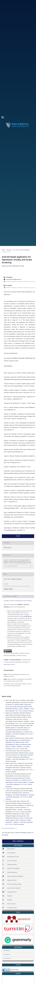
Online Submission (12, 872)
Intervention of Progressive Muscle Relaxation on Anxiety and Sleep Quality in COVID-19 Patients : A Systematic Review (19, 806)
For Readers (6, 951)
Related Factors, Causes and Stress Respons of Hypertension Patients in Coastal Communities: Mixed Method (20, 755)
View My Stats (14, 970)
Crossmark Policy (12, 908)
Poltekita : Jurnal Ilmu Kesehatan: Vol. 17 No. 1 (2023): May (17, 747)
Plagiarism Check (12, 880)
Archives (9, 250)
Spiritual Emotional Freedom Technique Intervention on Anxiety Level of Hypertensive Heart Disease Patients (18, 780)
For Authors (6, 955)
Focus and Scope (12, 861)
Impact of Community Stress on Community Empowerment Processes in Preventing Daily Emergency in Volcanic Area (19, 730)
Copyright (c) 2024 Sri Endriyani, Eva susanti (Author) (18, 601)
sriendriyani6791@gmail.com (14, 279)
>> (16, 828)
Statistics (9, 896)
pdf (18, 536)
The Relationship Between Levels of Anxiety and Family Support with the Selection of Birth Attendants (19, 819)
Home (3, 250)
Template (9, 900)
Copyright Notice (12, 892)
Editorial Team (11, 849)
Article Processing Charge (14, 884)
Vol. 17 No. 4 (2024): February (21, 250)
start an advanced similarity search (20, 832)
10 (13, 828)
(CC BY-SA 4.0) (27, 617)
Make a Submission (18, 841)
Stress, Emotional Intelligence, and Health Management (17, 794)
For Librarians (7, 958)
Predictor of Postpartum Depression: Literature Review (19, 766)
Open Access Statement (13, 888)
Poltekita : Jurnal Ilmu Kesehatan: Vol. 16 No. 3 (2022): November (18, 811)
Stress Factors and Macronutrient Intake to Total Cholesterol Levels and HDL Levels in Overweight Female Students (18, 718)
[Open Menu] (2, 117)
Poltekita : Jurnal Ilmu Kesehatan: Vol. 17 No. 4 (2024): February (20, 710)
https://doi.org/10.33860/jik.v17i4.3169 (13, 266)
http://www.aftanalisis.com (15, 452)
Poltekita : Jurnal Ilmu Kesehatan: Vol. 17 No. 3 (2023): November (20, 722)
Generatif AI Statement (13, 868)
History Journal (11, 904)
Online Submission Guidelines (15, 876)
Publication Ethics (12, 865)
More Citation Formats (11, 566)
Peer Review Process (13, 857)
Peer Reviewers (11, 853)
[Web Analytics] (6, 970)
